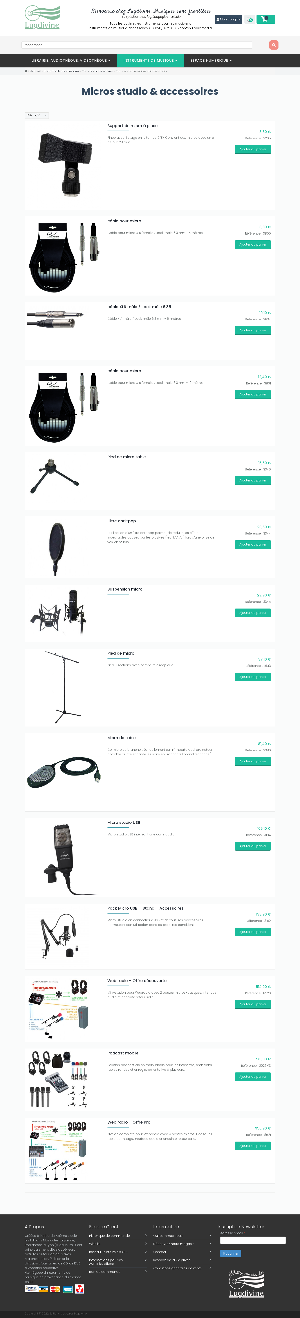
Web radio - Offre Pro (128, 1122)
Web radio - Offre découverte (137, 980)
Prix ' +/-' (33, 115)
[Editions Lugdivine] (42, 17)
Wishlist (95, 1244)
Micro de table (121, 737)
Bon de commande (104, 1272)
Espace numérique (209, 60)
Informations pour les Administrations (106, 1262)
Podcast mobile (123, 1053)
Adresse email (232, 1233)
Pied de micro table (126, 457)
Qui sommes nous (168, 1236)
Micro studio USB (123, 822)
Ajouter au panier (252, 149)
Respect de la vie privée (172, 1260)
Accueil (35, 71)
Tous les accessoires (97, 71)
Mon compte (230, 19)
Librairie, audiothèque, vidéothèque (69, 60)
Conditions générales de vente (177, 1268)
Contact (159, 1252)
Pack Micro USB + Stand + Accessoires (145, 908)
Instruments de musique (149, 60)
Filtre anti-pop (121, 521)
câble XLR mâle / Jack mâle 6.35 (139, 306)
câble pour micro (124, 221)
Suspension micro (125, 589)
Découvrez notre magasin (173, 1244)
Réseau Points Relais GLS (108, 1252)
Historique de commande (109, 1236)
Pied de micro (120, 653)
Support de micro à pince (132, 125)
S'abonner (231, 1253)
